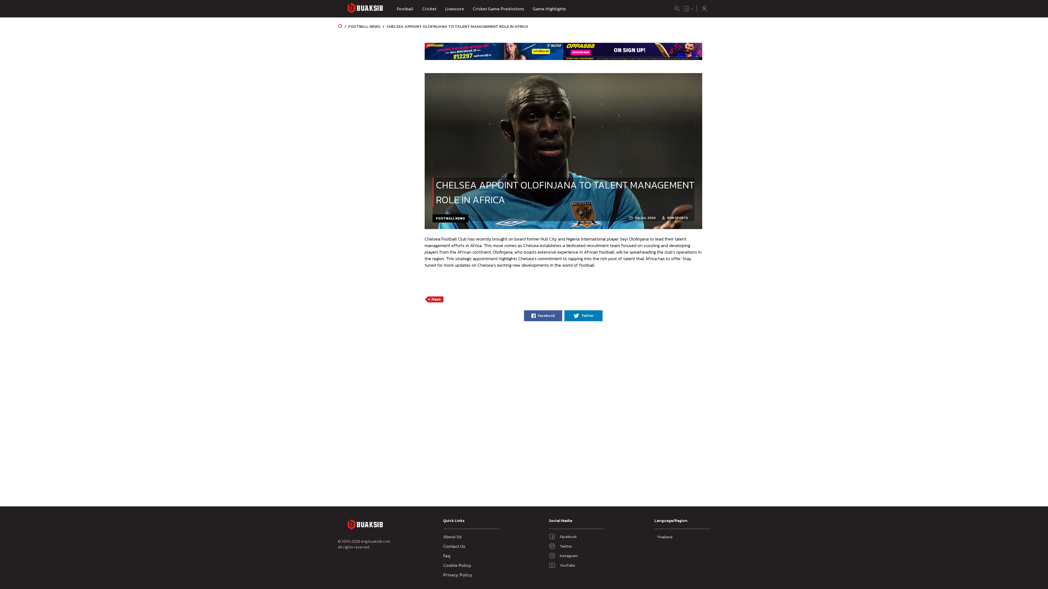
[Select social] (688, 8)
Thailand (664, 537)
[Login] (704, 9)
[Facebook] (686, 8)
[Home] (340, 26)
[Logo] (365, 9)
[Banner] (494, 51)
